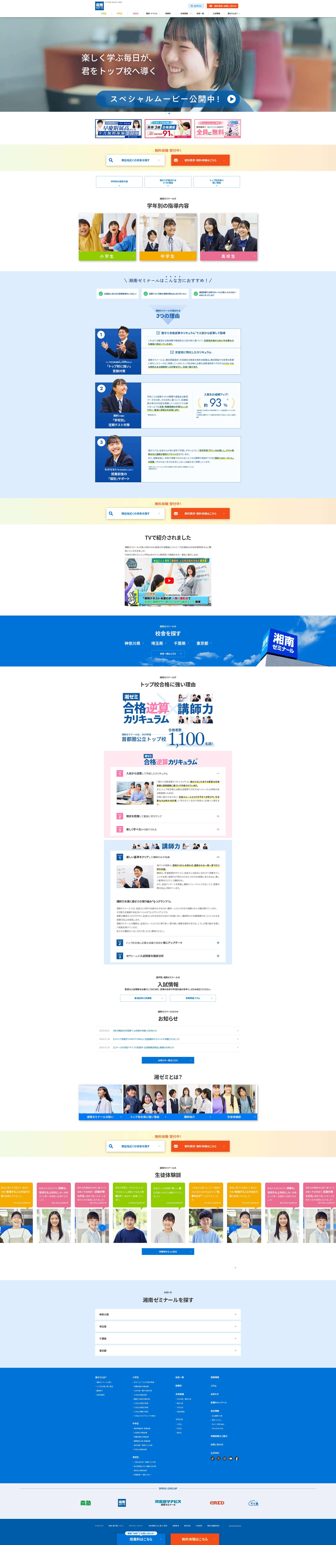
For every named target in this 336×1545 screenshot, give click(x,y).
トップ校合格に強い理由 (217, 181)
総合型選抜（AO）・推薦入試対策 (145, 1466)
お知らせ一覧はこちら (168, 1060)
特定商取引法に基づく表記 (158, 1526)
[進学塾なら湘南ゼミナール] (122, 1503)
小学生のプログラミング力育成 (144, 1416)
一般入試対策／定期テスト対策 (145, 1462)
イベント (179, 1419)
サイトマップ (99, 1526)
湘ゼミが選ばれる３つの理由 (168, 181)
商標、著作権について (116, 1526)
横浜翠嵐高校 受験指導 (142, 1428)
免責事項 (175, 1526)
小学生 (103, 13)
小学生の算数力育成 (141, 1411)
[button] (165, 113)
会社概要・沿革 (217, 1416)
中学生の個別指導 (140, 1449)
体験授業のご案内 (219, 1436)
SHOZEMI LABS (217, 1428)
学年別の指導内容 (119, 181)
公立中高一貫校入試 (184, 1399)
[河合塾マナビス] (168, 1503)
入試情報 (216, 13)
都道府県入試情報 (143, 998)
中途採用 (199, 1526)
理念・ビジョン (217, 1420)
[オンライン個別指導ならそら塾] (253, 1503)
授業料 (168, 13)
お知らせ (215, 1394)
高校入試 (180, 1403)
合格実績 (184, 13)
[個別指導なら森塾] (85, 1503)
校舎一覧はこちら (168, 653)
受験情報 (215, 1377)
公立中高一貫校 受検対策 (143, 1390)
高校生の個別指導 (140, 1470)
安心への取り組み (218, 1424)
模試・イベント (152, 13)
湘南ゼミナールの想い (104, 1382)
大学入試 (180, 1407)
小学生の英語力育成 (141, 1403)
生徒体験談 (100, 1395)
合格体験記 (181, 1411)
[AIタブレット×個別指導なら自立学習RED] (217, 1503)
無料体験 (195, 1539)
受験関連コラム (193, 998)
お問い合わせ (217, 1444)
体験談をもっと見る (168, 1251)
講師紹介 (99, 1390)
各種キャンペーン (219, 1402)
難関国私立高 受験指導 (142, 1441)
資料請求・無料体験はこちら (200, 160)
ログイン (198, 5)
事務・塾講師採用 (213, 1526)
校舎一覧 (200, 13)
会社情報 (215, 1410)
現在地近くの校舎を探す (136, 160)
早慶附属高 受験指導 (141, 1386)
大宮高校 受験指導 (140, 1432)
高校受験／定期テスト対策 (143, 1445)
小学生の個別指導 (140, 1395)
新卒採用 (187, 1526)
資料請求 (225, 5)
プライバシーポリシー (136, 1526)
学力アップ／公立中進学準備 (144, 1382)
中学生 (119, 13)
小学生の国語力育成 (141, 1407)
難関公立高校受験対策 (142, 1399)
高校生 (135, 13)
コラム (214, 1385)
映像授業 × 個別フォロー (143, 1474)
